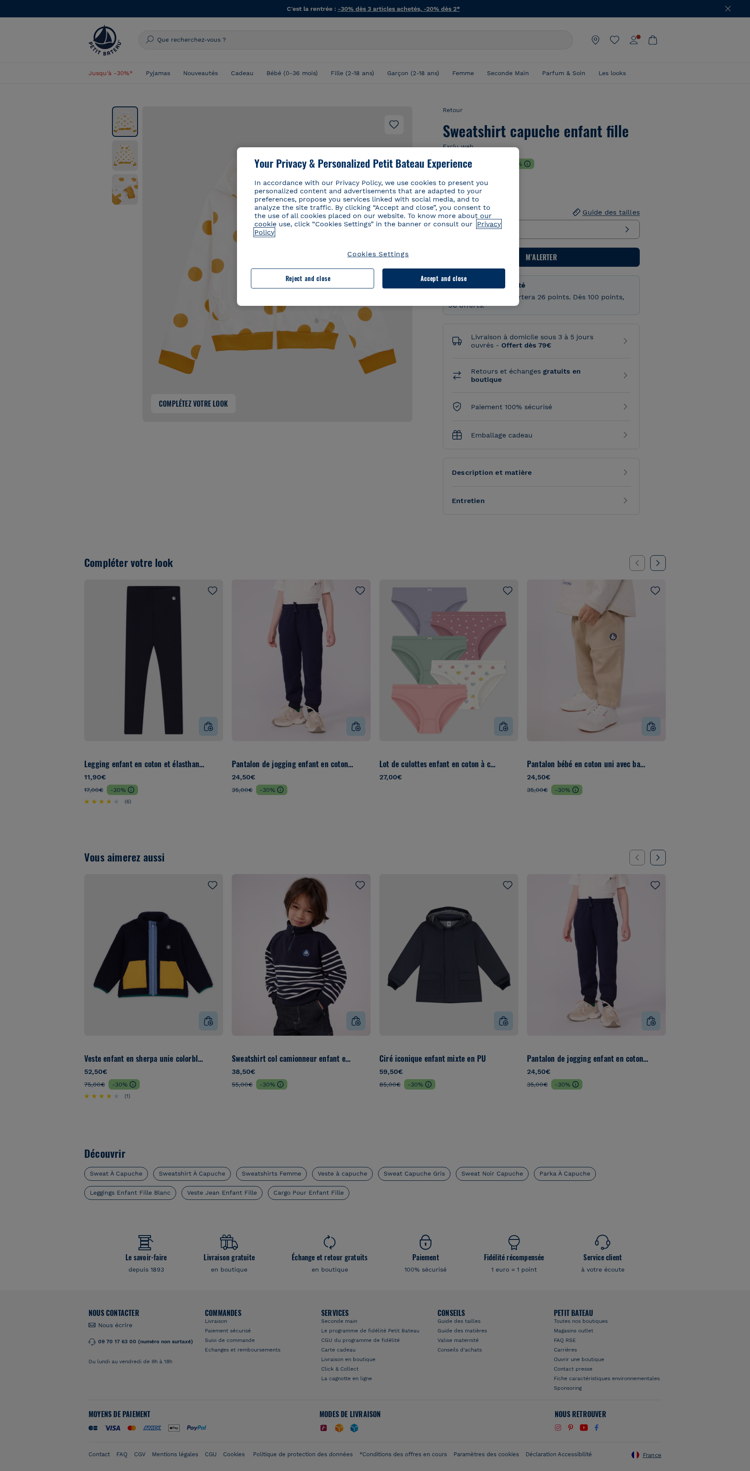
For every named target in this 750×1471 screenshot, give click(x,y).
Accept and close (444, 278)
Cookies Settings (378, 254)
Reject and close (308, 278)
